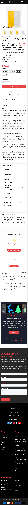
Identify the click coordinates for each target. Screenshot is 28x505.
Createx (3, 492)
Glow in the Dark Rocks (20, 466)
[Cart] (26, 1)
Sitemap (3, 449)
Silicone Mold (18, 485)
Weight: (6, 68)
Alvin (16, 488)
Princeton (17, 483)
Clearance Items (19, 470)
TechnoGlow (4, 480)
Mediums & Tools (19, 454)
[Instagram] (11, 423)
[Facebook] (3, 99)
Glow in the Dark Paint (20, 439)
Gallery (3, 444)
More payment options (14, 91)
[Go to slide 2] (12, 340)
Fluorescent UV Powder (20, 441)
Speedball (17, 480)
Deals (2, 442)
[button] (14, 44)
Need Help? (4, 447)
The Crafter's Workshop (6, 489)
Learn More (14, 332)
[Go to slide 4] (16, 340)
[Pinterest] (15, 99)
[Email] (6, 99)
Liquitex (3, 487)
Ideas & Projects (5, 435)
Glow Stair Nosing (19, 463)
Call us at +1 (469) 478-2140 (14, 419)
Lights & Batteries (19, 457)
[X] (9, 99)
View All (16, 490)
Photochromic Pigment (20, 448)
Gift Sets (17, 468)
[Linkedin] (12, 99)
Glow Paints (4, 440)
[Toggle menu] (2, 2)
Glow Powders (4, 437)
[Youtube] (19, 423)
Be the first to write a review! (14, 250)
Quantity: (5, 79)
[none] (14, 17)
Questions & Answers (14, 260)
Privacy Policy (22, 368)
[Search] (22, 1)
